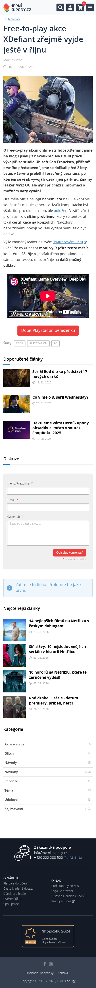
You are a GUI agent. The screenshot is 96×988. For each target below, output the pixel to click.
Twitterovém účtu (68, 242)
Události (48, 800)
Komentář (15, 516)
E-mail (12, 500)
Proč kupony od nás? (65, 886)
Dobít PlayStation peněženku (48, 331)
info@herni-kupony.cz (50, 853)
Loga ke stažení (62, 891)
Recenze (48, 781)
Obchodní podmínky (39, 973)
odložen (60, 211)
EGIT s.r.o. (64, 981)
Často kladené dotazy (18, 888)
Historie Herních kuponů (68, 896)
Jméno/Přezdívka (19, 483)
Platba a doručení (15, 883)
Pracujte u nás (61, 901)
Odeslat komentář (69, 552)
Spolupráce (11, 904)
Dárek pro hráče (14, 893)
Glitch (48, 753)
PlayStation (38, 343)
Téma (48, 790)
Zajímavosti (48, 809)
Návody (48, 762)
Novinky (48, 772)
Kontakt (63, 973)
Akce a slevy (48, 744)
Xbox (19, 343)
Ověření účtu (12, 899)
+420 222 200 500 (48, 857)
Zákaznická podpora (52, 847)
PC (55, 343)
